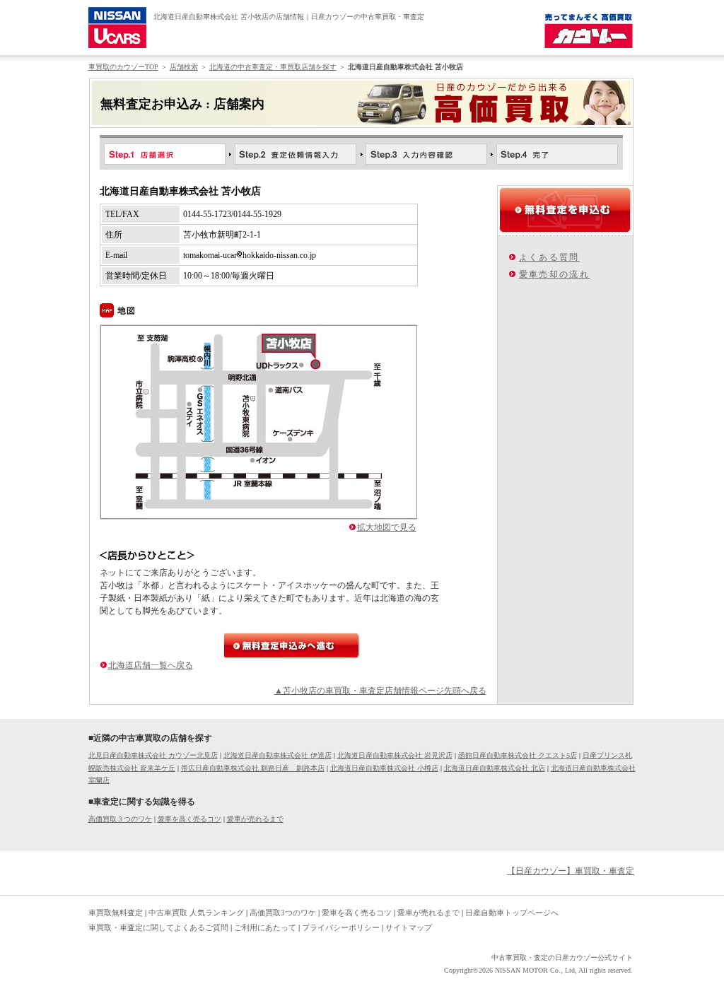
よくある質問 (549, 257)
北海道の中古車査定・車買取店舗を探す (273, 67)
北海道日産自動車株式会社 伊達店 (277, 755)
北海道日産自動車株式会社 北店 (494, 768)
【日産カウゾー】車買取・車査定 (570, 871)
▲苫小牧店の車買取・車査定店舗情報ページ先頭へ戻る (380, 691)
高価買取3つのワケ (283, 912)
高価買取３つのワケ (120, 819)
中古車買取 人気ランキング (196, 912)
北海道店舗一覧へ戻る (150, 665)
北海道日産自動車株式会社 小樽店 (384, 768)
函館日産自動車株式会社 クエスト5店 (517, 755)
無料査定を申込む (565, 210)
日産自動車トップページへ (512, 912)
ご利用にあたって (265, 927)
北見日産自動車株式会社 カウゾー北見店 (153, 755)
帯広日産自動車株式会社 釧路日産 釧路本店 (253, 768)
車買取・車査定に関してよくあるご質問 (158, 927)
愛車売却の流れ (554, 274)
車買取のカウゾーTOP (123, 67)
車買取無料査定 (115, 912)
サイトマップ (408, 927)
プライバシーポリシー (341, 927)
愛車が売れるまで (255, 819)
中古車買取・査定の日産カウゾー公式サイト (562, 957)
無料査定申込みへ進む (292, 646)
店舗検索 (184, 67)
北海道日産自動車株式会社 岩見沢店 (394, 755)
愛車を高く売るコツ (189, 819)
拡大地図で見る (386, 527)
